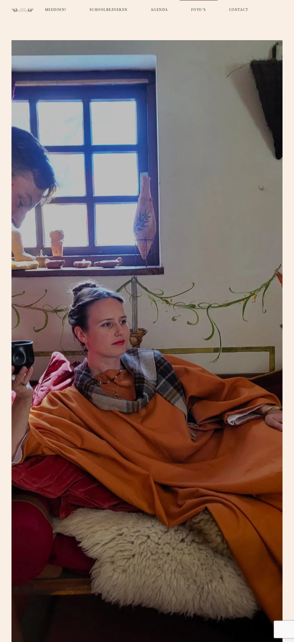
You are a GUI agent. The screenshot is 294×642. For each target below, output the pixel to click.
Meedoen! (56, 10)
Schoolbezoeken (109, 10)
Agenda (159, 10)
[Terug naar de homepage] (22, 10)
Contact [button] (238, 10)
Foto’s (198, 10)
